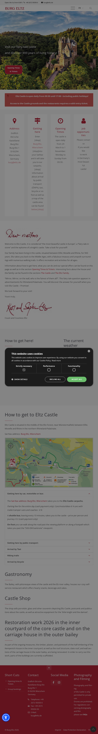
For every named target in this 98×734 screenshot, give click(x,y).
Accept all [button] (77, 379)
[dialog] (49, 367)
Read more (56, 360)
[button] (5, 717)
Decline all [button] (55, 379)
